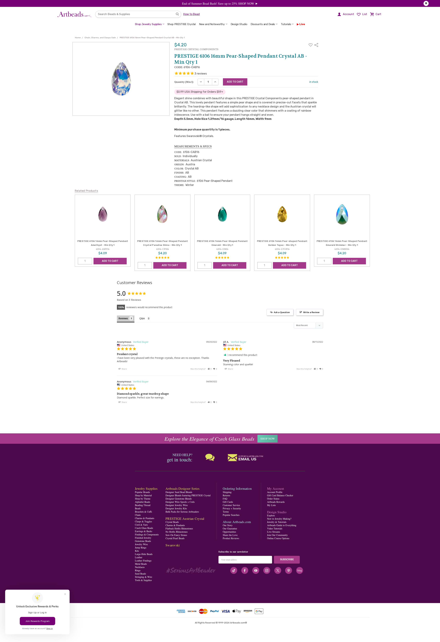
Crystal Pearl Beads (175, 538)
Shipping (227, 492)
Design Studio (239, 24)
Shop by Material (143, 495)
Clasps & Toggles (143, 521)
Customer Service (231, 505)
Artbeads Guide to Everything (281, 525)
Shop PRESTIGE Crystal (181, 24)
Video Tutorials (274, 528)
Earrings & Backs (143, 531)
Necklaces (140, 567)
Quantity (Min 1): (184, 81)
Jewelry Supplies (146, 488)
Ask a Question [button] (282, 312)
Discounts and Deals (263, 24)
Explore (271, 515)
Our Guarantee (230, 528)
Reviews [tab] (123, 318)
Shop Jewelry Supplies (148, 24)
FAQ (225, 498)
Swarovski (173, 545)
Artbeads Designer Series (182, 488)
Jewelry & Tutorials (276, 522)
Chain (138, 515)
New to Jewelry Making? (279, 518)
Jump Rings (140, 547)
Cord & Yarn (141, 524)
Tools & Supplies (143, 580)
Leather (138, 557)
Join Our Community (277, 535)
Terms (226, 511)
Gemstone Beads (143, 541)
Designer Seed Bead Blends (179, 492)
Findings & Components (147, 534)
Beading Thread (142, 505)
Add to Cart (110, 261)
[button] (210, 369)
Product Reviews (231, 538)
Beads (138, 508)
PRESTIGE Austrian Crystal (185, 518)
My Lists (271, 505)
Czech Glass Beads (144, 528)
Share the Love (230, 535)
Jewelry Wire (141, 544)
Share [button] (124, 369)
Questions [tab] (145, 319)
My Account (275, 488)
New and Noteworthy (212, 24)
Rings (137, 570)
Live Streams (273, 531)
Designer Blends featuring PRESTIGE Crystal (188, 495)
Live (302, 24)
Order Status (273, 498)
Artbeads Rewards (276, 501)
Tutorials (286, 24)
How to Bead (191, 14)
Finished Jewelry (143, 537)
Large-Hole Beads (143, 554)
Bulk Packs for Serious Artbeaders (182, 511)
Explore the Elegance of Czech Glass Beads (209, 438)
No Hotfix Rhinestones (177, 531)
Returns (226, 495)
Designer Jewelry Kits (176, 508)
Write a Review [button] (311, 312)
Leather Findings (143, 560)
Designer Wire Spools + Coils (180, 501)
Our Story (228, 525)
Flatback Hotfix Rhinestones (179, 528)
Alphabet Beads (142, 501)
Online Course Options (278, 538)
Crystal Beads (172, 522)
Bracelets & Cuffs (143, 511)
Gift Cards (228, 501)
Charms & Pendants (144, 518)
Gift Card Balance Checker (280, 495)
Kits (137, 550)
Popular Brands (142, 492)
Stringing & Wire (143, 576)
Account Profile (274, 492)
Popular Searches (231, 515)
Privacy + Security (232, 508)
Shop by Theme (142, 498)
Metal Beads (141, 563)
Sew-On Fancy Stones (176, 535)
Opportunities (229, 531)
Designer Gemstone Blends (179, 498)
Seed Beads (140, 573)
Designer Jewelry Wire (177, 505)
